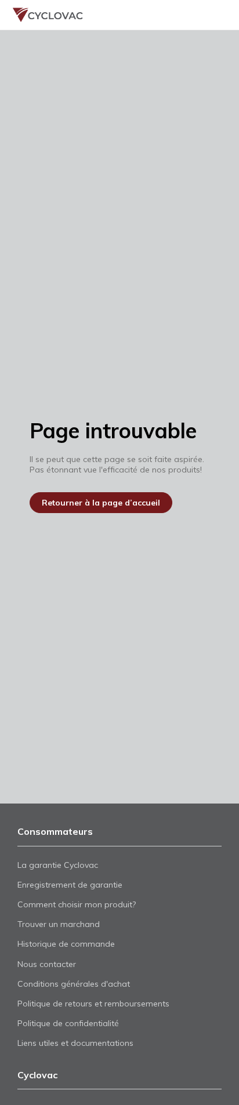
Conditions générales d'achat (73, 984)
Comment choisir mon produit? (76, 904)
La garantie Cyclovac (57, 865)
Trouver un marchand (191, 14)
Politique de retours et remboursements (93, 1003)
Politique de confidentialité (68, 1023)
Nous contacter (46, 964)
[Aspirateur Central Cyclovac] (42, 15)
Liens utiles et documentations (75, 1043)
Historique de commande (66, 944)
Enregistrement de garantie (69, 884)
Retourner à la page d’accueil (101, 502)
